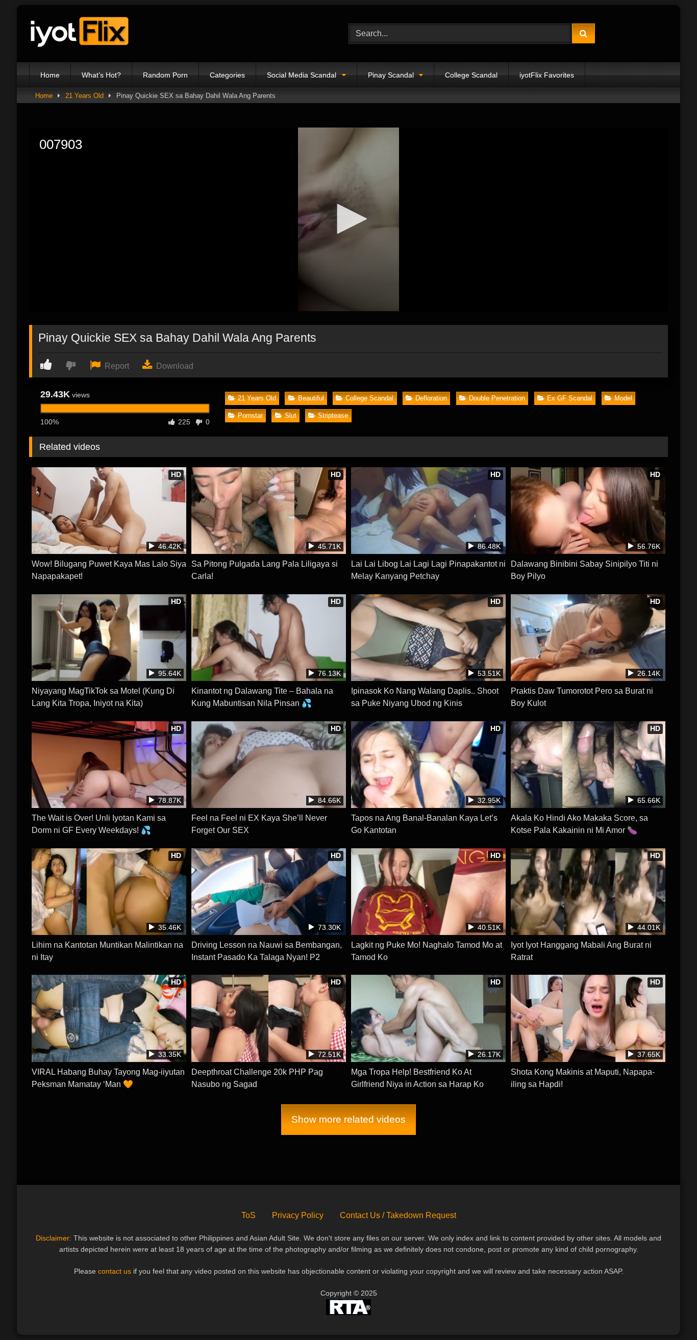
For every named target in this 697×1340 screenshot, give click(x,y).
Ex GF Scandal (569, 398)
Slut (290, 415)
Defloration (431, 398)
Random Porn (165, 75)
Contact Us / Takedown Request (398, 1215)
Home (50, 75)
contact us (114, 1271)
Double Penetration (497, 398)
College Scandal (471, 75)
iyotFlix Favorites (546, 75)
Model (623, 398)
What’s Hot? (101, 75)
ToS (248, 1215)
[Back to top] (665, 1310)
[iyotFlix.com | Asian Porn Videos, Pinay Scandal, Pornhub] (80, 34)
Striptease (333, 415)
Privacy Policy (297, 1215)
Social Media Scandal (301, 75)
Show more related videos (348, 1119)
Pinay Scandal (391, 75)
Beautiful (311, 398)
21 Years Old (84, 95)
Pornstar (250, 415)
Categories (227, 75)
